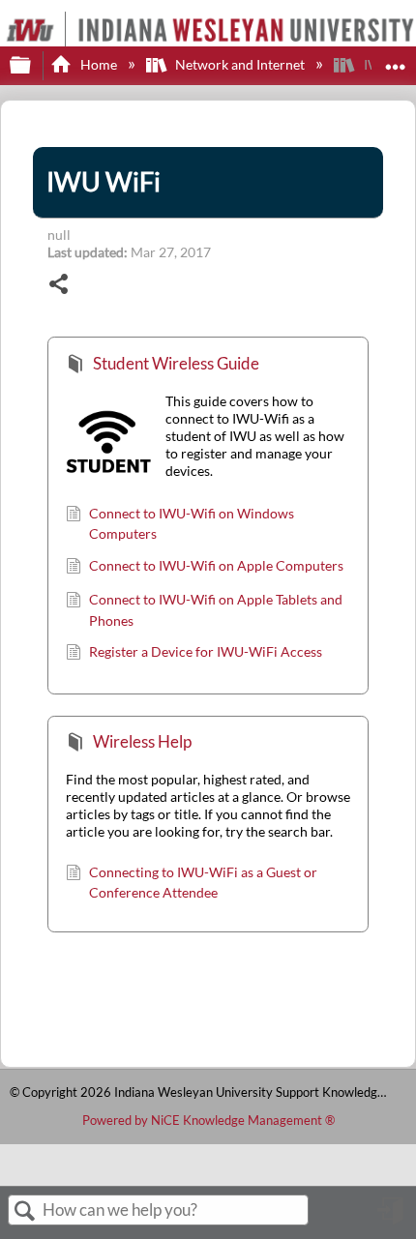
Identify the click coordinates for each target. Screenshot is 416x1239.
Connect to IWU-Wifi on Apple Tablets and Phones (215, 610)
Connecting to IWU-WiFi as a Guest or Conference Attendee (203, 882)
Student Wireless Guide (176, 363)
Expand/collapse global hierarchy (33, 65)
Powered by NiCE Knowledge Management (208, 1120)
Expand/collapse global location (395, 59)
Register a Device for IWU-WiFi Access (205, 651)
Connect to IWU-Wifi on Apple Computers (216, 565)
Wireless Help (142, 741)
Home (98, 64)
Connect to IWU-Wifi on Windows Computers (191, 524)
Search (25, 1211)
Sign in (391, 1217)
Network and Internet (240, 64)
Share (59, 286)
